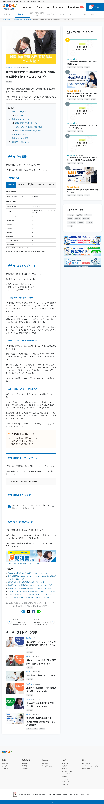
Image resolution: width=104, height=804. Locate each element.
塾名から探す (5, 766)
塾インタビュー (96, 14)
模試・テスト (71, 67)
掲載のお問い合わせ (47, 766)
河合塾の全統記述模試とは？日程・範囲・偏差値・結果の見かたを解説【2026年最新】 (82, 95)
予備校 (94, 99)
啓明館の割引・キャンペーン (22, 134)
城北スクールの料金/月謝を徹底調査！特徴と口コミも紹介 (41, 689)
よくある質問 (65, 781)
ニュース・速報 (81, 14)
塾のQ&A (30, 679)
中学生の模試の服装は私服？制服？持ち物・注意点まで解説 (82, 191)
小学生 (70, 226)
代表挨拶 (64, 766)
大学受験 (80, 67)
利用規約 (64, 776)
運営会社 (64, 768)
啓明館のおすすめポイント (21, 119)
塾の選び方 (22, 14)
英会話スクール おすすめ (88, 768)
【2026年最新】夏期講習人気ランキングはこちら (23, 563)
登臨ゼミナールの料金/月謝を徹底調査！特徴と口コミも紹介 (41, 662)
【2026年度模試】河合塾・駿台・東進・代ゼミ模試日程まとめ (82, 63)
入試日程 (89, 222)
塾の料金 (9, 81)
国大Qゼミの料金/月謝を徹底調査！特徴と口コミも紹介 (40, 705)
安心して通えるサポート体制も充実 (28, 131)
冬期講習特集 (25, 768)
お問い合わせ (65, 784)
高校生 (87, 67)
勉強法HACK (52, 14)
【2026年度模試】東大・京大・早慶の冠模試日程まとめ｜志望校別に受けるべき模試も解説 (82, 159)
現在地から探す (5, 763)
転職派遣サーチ (86, 763)
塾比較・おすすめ (32, 729)
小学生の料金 (19, 115)
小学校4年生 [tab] (31, 184)
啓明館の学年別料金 (18, 112)
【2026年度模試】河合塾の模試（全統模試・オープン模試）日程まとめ (82, 127)
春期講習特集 (25, 763)
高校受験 (80, 195)
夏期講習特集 (25, 766)
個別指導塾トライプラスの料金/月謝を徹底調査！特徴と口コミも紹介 (41, 645)
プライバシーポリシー (67, 771)
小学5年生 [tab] (21, 185)
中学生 (87, 195)
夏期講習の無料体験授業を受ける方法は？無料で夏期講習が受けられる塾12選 (40, 721)
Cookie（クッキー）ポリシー (69, 773)
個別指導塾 (72, 222)
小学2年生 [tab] (51, 185)
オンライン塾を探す (7, 768)
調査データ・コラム (67, 14)
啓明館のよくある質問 (19, 138)
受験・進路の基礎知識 (37, 14)
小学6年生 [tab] (11, 185)
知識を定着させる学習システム (26, 123)
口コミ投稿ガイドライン (68, 779)
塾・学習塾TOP (7, 20)
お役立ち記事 (18, 20)
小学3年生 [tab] (41, 185)
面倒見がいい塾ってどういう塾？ (40, 675)
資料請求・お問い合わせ (20, 142)
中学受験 (81, 222)
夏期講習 (42, 729)
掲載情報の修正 (46, 763)
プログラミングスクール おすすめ (90, 766)
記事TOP (7, 14)
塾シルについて (66, 763)
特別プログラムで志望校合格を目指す (28, 127)
